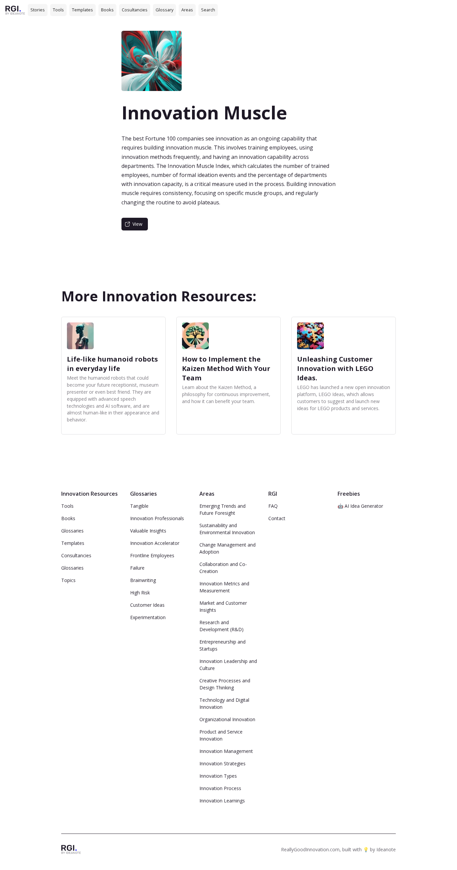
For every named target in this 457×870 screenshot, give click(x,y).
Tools (58, 10)
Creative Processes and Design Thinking (224, 684)
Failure (137, 568)
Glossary (164, 10)
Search (208, 10)
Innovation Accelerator (154, 543)
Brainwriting (143, 580)
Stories (37, 10)
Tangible (139, 506)
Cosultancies (135, 10)
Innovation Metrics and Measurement (224, 587)
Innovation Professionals (157, 518)
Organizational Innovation (227, 719)
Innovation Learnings (222, 800)
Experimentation (148, 617)
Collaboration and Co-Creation (223, 567)
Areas (187, 10)
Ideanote (386, 849)
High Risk (140, 592)
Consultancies (76, 555)
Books (107, 10)
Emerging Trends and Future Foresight (222, 509)
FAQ (273, 506)
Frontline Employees (152, 555)
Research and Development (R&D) (221, 626)
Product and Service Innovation (221, 735)
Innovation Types (218, 776)
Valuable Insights (148, 530)
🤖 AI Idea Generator (360, 506)
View (137, 224)
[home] (15, 9)
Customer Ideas (147, 605)
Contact (276, 518)
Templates (82, 10)
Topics (68, 580)
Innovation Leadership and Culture (228, 664)
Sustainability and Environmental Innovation (227, 529)
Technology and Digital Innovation (224, 703)
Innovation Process (220, 788)
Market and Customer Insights (223, 606)
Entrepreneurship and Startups (222, 645)
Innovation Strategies (222, 763)
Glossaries (72, 530)
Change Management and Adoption (227, 548)
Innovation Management (226, 751)
